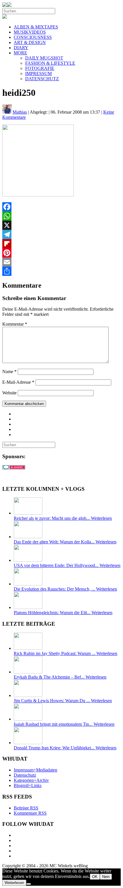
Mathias (20, 112)
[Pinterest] (61, 252)
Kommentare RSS (30, 813)
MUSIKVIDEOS (30, 32)
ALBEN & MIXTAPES (36, 26)
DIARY (21, 47)
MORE (20, 52)
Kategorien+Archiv (31, 780)
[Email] (61, 262)
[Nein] (28, 884)
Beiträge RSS (26, 807)
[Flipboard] (61, 243)
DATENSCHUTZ (42, 78)
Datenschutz (25, 775)
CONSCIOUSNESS (33, 37)
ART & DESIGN (30, 42)
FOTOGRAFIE (39, 68)
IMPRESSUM (38, 73)
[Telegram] (61, 234)
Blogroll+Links (27, 785)
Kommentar (14, 324)
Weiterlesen (14, 883)
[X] (61, 225)
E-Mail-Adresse (18, 382)
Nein (106, 876)
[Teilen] (61, 271)
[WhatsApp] (61, 216)
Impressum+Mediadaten (35, 769)
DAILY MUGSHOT (44, 58)
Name (9, 371)
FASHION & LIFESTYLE (50, 63)
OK (95, 876)
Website (9, 392)
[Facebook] (61, 206)
